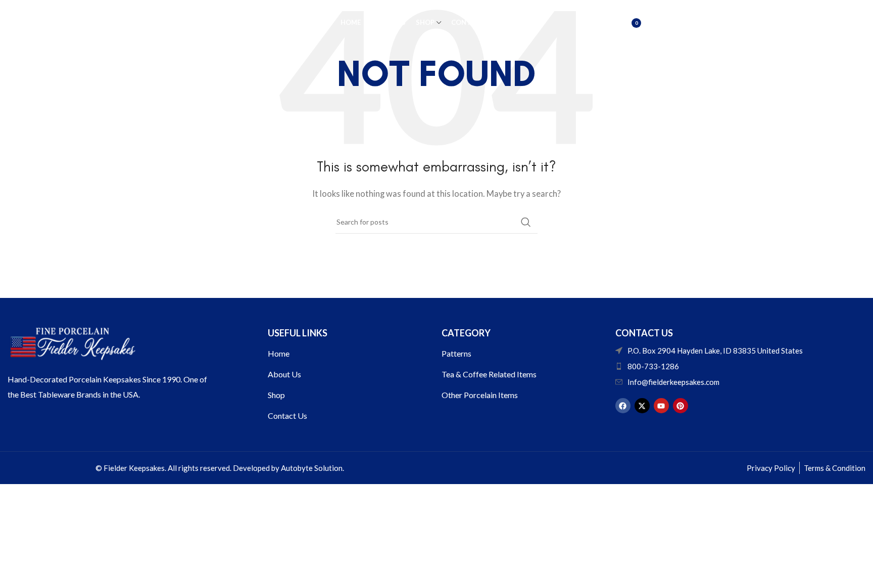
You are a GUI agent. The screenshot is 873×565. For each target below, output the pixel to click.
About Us (284, 374)
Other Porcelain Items (480, 395)
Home (278, 353)
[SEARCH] (526, 222)
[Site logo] (185, 21)
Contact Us (287, 415)
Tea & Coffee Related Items (489, 374)
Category (466, 332)
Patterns (456, 353)
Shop (276, 395)
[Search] (603, 23)
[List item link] (740, 366)
